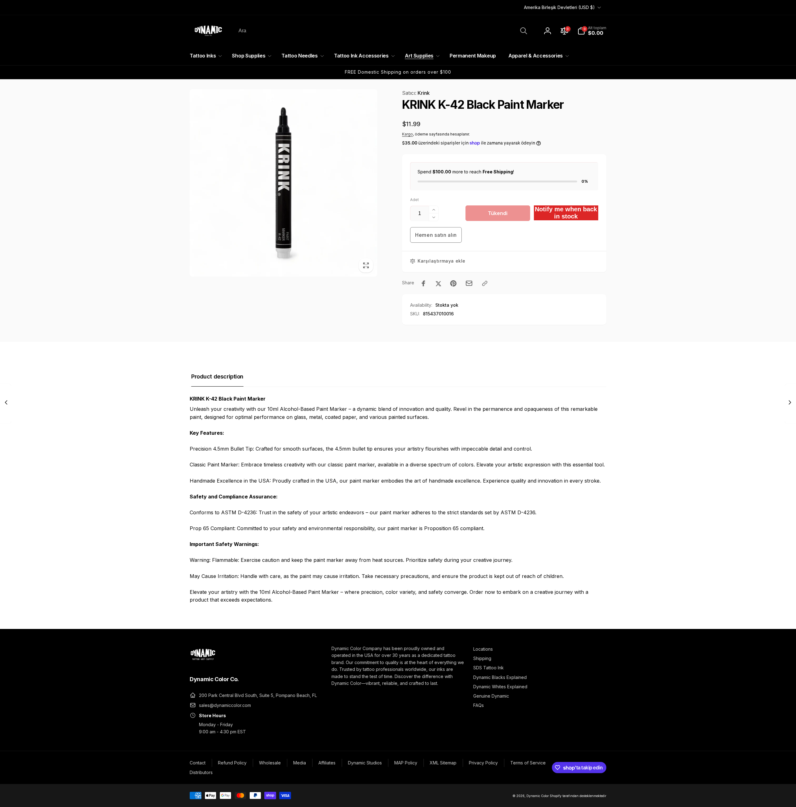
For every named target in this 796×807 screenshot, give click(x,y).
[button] (591, 30)
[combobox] (382, 31)
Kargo (407, 134)
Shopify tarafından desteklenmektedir (578, 796)
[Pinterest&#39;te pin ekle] (453, 283)
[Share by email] (469, 283)
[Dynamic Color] (203, 662)
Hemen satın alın (436, 235)
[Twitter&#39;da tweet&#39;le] (438, 283)
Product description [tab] (217, 376)
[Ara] (523, 31)
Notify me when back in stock (566, 213)
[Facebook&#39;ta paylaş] (423, 283)
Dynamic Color (537, 796)
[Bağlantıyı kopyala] (485, 283)
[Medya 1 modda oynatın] (283, 183)
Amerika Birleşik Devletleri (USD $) (559, 7)
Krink (416, 93)
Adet (414, 200)
